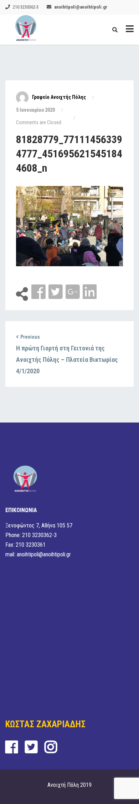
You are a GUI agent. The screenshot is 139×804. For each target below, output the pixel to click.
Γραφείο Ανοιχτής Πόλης (59, 97)
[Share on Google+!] (73, 292)
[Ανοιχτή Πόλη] (26, 30)
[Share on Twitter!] (56, 292)
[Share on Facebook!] (39, 292)
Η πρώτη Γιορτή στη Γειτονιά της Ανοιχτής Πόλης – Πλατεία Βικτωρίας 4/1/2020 (67, 359)
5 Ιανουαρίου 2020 (35, 110)
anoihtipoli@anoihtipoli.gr (80, 7)
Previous (30, 337)
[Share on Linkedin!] (90, 292)
